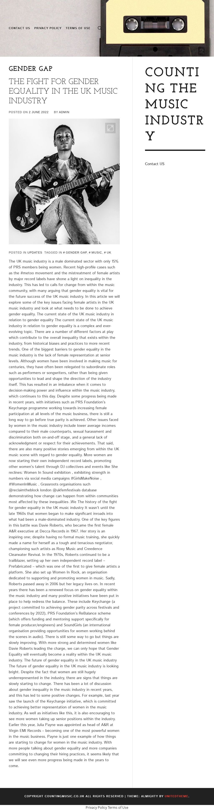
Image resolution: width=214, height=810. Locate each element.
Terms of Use (78, 28)
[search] (100, 28)
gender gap (76, 252)
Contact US (19, 28)
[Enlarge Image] (110, 128)
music (97, 252)
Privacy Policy (47, 28)
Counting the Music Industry (174, 105)
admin (64, 112)
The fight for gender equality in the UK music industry (63, 91)
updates (34, 252)
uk (109, 252)
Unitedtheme (176, 796)
